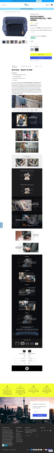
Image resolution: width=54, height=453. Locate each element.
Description (14, 66)
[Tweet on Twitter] (36, 60)
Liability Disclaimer (19, 439)
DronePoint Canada (34, 14)
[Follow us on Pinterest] (47, 430)
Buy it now (41, 57)
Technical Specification (26, 66)
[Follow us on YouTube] (50, 430)
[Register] (36, 435)
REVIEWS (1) (37, 66)
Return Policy (18, 436)
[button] (27, 9)
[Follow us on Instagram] (44, 430)
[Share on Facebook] (33, 60)
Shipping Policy (19, 434)
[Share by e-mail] (38, 60)
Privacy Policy (18, 438)
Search (17, 429)
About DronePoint (19, 431)
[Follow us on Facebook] (41, 430)
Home (3, 11)
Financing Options (19, 441)
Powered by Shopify (13, 449)
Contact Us (18, 433)
